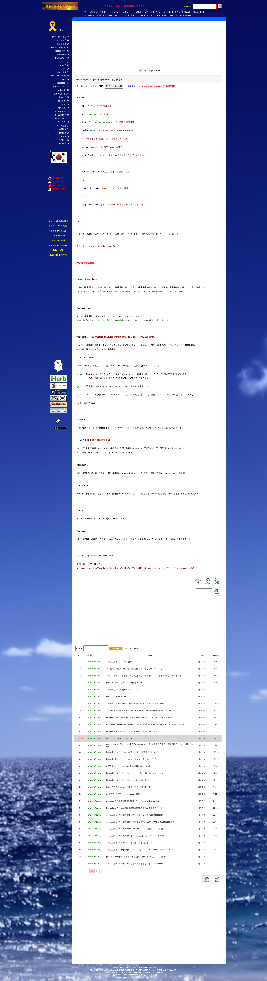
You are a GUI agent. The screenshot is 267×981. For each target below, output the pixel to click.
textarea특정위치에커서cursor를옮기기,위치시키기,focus (131, 731)
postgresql (61, 83)
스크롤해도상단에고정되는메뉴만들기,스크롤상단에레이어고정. (134, 669)
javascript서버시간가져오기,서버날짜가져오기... (127, 683)
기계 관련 (62, 122)
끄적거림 (118, 15)
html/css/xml (60, 58)
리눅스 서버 (59, 40)
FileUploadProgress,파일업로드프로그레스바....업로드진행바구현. (135, 808)
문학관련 (63, 133)
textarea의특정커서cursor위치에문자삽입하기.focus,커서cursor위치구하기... (140, 717)
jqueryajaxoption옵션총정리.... (120, 738)
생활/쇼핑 (62, 90)
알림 (146, 12)
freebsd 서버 (60, 51)
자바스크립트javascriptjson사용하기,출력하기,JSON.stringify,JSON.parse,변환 (140, 822)
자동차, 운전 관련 (58, 118)
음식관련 (62, 104)
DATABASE (62, 79)
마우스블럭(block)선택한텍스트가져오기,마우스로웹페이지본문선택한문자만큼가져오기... (145, 724)
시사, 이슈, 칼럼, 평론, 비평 (94, 15)
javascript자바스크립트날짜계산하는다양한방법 (127, 780)
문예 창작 (134, 15)
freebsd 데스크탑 (58, 47)
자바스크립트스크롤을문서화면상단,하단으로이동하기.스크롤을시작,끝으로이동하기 (143, 676)
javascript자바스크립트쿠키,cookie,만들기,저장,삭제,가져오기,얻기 (135, 773)
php (65, 69)
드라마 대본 (182, 15)
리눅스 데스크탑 (57, 37)
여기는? (124, 12)
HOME (115, 12)
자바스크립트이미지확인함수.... (120, 662)
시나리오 (165, 15)
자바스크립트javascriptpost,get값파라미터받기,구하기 (130, 843)
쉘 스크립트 (62, 54)
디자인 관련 (62, 72)
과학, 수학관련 (61, 129)
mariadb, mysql (59, 86)
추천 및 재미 (180, 12)
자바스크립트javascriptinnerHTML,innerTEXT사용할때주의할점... (135, 829)
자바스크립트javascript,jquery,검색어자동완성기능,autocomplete (134, 864)
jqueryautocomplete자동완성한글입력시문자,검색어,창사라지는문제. (136, 857)
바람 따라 (151, 15)
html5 (64, 62)
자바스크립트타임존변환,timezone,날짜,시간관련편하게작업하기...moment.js (140, 710)
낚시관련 (63, 140)
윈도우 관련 (62, 44)
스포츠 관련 (62, 126)
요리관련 (62, 101)
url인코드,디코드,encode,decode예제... (123, 794)
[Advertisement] (58, 308)
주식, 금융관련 (61, 115)
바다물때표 (136, 12)
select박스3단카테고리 (116, 696)
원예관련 (63, 143)
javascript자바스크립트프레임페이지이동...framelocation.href (133, 801)
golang (61, 65)
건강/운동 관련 (59, 111)
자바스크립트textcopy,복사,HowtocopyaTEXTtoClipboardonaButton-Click (139, 850)
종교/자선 (63, 97)
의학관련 (62, 108)
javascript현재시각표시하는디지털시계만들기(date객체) (131, 759)
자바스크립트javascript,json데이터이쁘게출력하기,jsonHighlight (134, 815)
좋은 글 (64, 136)
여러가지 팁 (160, 12)
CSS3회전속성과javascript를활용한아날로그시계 (128, 766)
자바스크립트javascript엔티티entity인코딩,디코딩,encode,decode (135, 836)
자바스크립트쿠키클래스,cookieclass (122, 690)
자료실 (196, 12)
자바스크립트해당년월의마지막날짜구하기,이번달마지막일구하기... (136, 703)
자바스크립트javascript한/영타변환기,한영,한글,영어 (129, 787)
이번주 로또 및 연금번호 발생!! (95, 12)
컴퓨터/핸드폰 (60, 94)
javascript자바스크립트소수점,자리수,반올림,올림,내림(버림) (132, 752)
